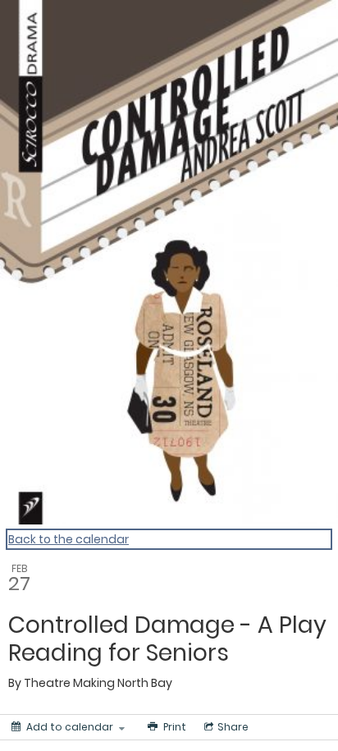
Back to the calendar (68, 539)
